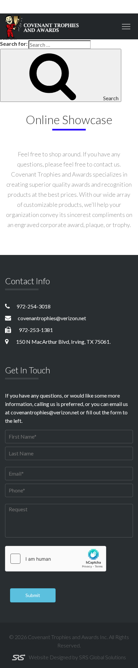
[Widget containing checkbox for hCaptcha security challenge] (55, 558)
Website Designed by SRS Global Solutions (77, 657)
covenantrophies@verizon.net (52, 318)
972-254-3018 (33, 306)
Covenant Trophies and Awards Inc (67, 637)
